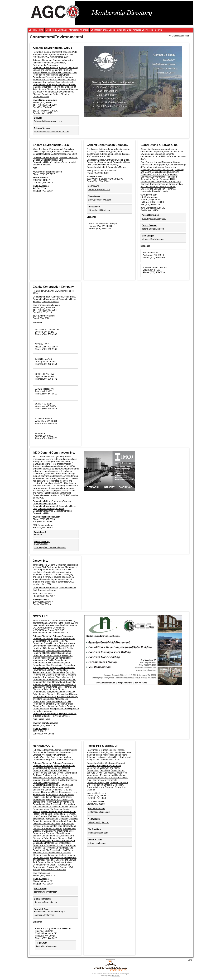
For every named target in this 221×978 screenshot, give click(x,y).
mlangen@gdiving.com (153, 239)
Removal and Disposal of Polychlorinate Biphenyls (54, 88)
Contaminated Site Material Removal (50, 641)
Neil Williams (94, 819)
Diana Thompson (42, 899)
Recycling (70, 672)
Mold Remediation (54, 75)
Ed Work (38, 118)
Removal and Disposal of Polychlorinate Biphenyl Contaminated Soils (54, 689)
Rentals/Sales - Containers (53, 869)
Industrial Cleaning (42, 716)
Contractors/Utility (41, 162)
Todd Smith (41, 943)
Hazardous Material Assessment (56, 72)
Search (158, 30)
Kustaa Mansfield (96, 808)
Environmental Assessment (45, 65)
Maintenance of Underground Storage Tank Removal (53, 800)
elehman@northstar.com (45, 892)
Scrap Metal (62, 848)
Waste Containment (56, 862)
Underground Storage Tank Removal (158, 189)
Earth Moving (52, 794)
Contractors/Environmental (45, 67)
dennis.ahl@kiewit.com (99, 189)
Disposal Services (67, 713)
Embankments (62, 802)
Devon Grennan (149, 225)
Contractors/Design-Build (117, 160)
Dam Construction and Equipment (156, 162)
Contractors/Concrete (61, 501)
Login (190, 960)
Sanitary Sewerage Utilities (164, 179)
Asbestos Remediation (43, 63)
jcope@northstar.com (44, 915)
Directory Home (36, 30)
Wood (52, 865)
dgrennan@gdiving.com (153, 229)
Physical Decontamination (62, 667)
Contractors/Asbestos (63, 60)
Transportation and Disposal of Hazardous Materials (162, 185)
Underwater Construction (164, 167)
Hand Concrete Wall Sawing (46, 816)
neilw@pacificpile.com (98, 822)
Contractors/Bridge (95, 160)
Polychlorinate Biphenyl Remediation (50, 670)
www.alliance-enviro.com (45, 100)
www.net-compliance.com (45, 723)
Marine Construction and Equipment (160, 163)
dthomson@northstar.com (46, 902)
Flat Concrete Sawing (60, 809)
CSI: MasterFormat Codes (103, 30)
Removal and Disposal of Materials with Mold (54, 827)
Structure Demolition (42, 94)
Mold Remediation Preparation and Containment (53, 76)
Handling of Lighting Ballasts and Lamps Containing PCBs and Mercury (55, 70)
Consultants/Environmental (63, 162)
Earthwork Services (42, 165)
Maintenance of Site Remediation (48, 663)
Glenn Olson (94, 196)
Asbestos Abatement (42, 60)
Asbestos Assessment (63, 636)
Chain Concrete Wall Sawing (55, 770)
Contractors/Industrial (97, 167)
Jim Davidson (94, 829)
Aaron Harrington (150, 215)
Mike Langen (148, 236)
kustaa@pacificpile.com (99, 812)
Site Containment (65, 92)
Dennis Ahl (93, 186)
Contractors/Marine (117, 167)
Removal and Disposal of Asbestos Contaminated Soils (55, 822)
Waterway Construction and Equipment (159, 174)
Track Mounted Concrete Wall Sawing (51, 866)
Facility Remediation (68, 780)
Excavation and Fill (59, 806)
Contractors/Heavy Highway (105, 165)
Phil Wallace (94, 207)
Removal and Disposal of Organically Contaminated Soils (54, 685)
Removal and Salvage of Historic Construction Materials (55, 697)
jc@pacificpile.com (96, 843)
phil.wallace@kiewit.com (99, 210)
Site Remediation (54, 850)
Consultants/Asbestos (56, 701)
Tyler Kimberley (42, 541)
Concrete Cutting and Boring (46, 782)
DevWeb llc (116, 975)
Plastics (36, 811)
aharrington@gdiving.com (154, 218)
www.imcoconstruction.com (46, 517)
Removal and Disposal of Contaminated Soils (53, 824)
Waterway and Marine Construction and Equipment (162, 170)
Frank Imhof (40, 532)
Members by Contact (78, 30)
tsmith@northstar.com (46, 946)
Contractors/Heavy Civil (52, 160)
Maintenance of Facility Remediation (50, 660)
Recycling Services (61, 716)
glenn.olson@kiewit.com (99, 200)
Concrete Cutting (49, 780)
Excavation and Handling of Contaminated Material (53, 647)
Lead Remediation (62, 658)
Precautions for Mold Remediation (49, 672)
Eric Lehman (40, 888)
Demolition (60, 63)
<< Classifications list (179, 36)
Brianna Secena (42, 128)
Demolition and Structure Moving (59, 643)
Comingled (38, 768)
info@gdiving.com (149, 197)
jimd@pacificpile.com (98, 833)
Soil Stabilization (63, 843)
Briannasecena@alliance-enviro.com (51, 132)
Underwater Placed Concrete (154, 191)
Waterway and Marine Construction (157, 169)
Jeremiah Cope (41, 909)
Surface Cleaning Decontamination (53, 705)
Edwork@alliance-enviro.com (48, 121)
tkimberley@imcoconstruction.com (50, 547)
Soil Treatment (49, 848)
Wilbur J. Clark (95, 840)
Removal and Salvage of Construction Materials (55, 90)
